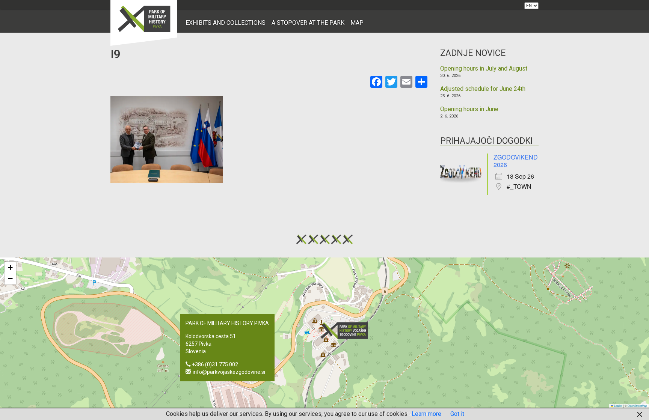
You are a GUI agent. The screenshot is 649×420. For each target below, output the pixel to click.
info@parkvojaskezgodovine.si (229, 372)
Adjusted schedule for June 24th (482, 89)
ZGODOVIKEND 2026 (516, 161)
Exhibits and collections (226, 22)
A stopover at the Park (308, 22)
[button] (346, 330)
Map (357, 22)
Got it (457, 413)
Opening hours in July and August (483, 69)
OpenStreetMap (637, 405)
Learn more (426, 413)
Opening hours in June (469, 109)
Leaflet (617, 405)
